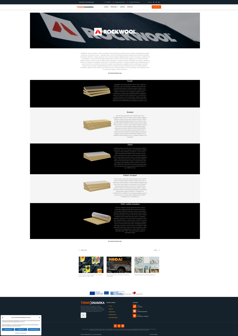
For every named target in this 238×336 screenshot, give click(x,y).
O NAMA (106, 7)
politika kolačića (22, 321)
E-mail (138, 310)
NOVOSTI (122, 7)
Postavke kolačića (34, 329)
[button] (39, 317)
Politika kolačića (17, 333)
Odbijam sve (21, 329)
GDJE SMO (130, 7)
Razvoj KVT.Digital (153, 334)
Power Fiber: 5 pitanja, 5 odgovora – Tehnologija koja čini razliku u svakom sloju (90, 275)
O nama (110, 306)
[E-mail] (134, 311)
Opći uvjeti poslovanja (113, 317)
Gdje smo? (111, 308)
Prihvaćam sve (8, 329)
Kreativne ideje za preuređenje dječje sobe (144, 274)
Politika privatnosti (23, 333)
